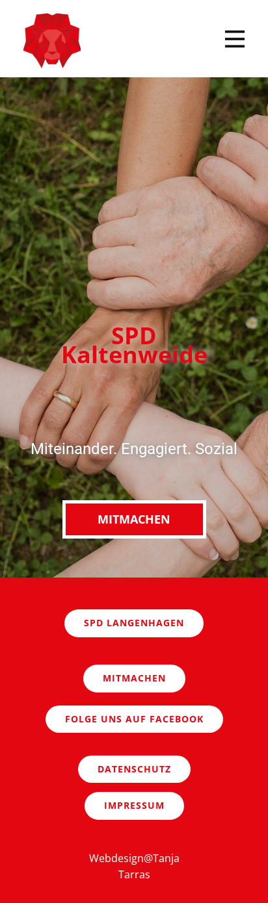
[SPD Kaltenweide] (52, 39)
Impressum (134, 805)
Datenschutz (134, 769)
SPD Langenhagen (134, 623)
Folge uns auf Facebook (134, 719)
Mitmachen (134, 519)
